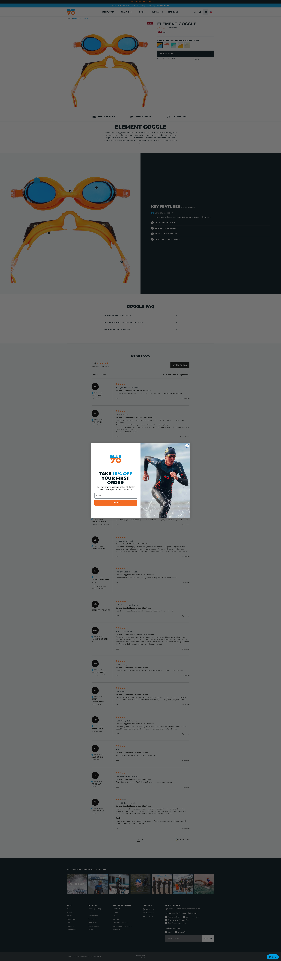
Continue (116, 502)
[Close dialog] (187, 446)
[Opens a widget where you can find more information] (273, 957)
